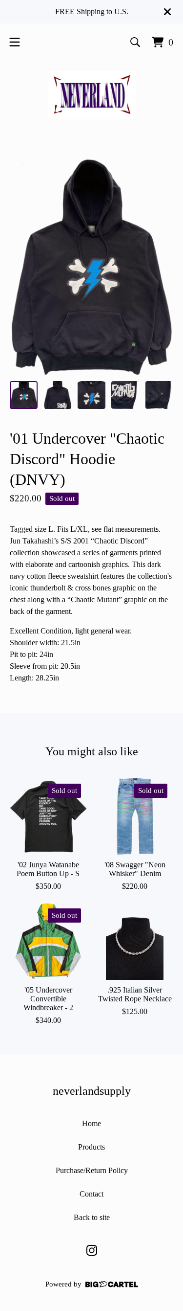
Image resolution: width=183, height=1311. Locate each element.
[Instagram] (91, 1250)
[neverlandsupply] (92, 94)
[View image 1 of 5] (24, 395)
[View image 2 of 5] (57, 395)
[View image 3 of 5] (91, 395)
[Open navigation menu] (14, 42)
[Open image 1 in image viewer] (91, 266)
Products (91, 1147)
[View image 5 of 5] (159, 395)
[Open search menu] (135, 42)
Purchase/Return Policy (92, 1170)
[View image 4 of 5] (125, 395)
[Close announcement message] (167, 12)
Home (91, 1123)
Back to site (92, 1217)
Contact (91, 1194)
